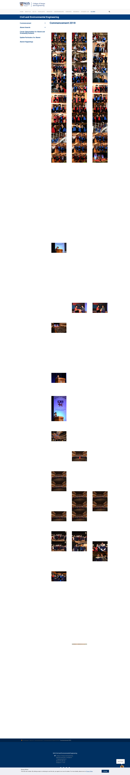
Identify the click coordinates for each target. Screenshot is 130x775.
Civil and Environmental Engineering (39, 17)
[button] (109, 12)
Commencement (38, 740)
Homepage (25, 740)
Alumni (31, 740)
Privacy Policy (89, 771)
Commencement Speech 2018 (51, 740)
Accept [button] (105, 771)
